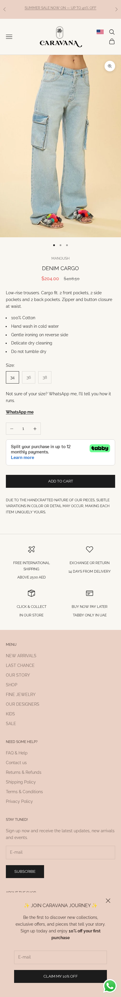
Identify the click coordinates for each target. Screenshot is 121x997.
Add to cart (60, 481)
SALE (11, 723)
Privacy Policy (19, 801)
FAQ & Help (17, 753)
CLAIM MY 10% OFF (60, 976)
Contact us (16, 762)
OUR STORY (18, 675)
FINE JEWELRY (21, 694)
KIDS (10, 714)
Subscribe (25, 871)
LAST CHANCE (20, 665)
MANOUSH (60, 258)
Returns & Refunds (23, 772)
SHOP (11, 684)
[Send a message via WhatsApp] (110, 986)
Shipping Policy (21, 782)
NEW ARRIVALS (21, 655)
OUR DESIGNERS (22, 704)
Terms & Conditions (24, 791)
